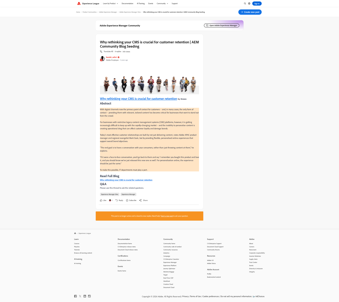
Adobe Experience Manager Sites (130, 12)
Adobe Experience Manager (108, 12)
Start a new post (167, 216)
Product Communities (90, 12)
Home (78, 12)
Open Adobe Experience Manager (223, 25)
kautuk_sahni (111, 57)
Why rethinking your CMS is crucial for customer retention (138, 98)
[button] (250, 12)
